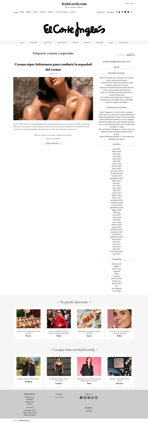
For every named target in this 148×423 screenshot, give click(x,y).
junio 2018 (117, 215)
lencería (75, 42)
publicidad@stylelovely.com (116, 61)
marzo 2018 (116, 222)
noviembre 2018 (116, 203)
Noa (100, 124)
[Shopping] (28, 375)
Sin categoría (117, 288)
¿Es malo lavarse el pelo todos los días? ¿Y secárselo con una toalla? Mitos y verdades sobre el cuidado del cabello (116, 99)
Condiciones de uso (30, 410)
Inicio (22, 42)
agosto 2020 (116, 151)
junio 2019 (117, 185)
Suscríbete (89, 411)
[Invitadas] (119, 375)
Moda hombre (116, 278)
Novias (35, 12)
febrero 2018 (117, 224)
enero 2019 (116, 198)
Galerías (50, 12)
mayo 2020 (116, 159)
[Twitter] (119, 12)
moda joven (33, 42)
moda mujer (47, 42)
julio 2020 (116, 154)
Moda (22, 12)
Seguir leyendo (52, 143)
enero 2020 (116, 168)
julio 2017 (116, 242)
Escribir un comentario (53, 138)
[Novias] (28, 328)
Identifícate (101, 12)
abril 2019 (116, 190)
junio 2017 (117, 244)
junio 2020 (117, 156)
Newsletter (110, 12)
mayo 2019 (116, 188)
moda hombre (62, 42)
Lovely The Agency (61, 12)
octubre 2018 (116, 205)
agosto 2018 (116, 210)
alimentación (123, 42)
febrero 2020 (117, 166)
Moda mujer (116, 283)
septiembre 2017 (116, 237)
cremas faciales (51, 135)
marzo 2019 (116, 193)
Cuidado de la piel (60, 135)
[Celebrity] (59, 375)
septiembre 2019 (116, 178)
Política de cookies (29, 415)
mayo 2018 (116, 217)
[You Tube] (128, 12)
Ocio (116, 286)
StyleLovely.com (74, 4)
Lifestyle (43, 12)
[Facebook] (116, 12)
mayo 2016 (116, 247)
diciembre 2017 (117, 229)
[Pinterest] (122, 12)
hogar (111, 42)
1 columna (121, 53)
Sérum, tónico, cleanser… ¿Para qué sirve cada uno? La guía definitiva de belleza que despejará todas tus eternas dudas (117, 114)
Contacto (30, 404)
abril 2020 (116, 161)
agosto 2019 (116, 181)
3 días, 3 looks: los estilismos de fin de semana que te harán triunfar (118, 131)
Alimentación (117, 264)
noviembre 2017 (116, 232)
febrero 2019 (117, 195)
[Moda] (59, 328)
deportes (87, 42)
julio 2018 (116, 212)
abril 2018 (116, 220)
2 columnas (131, 53)
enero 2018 (116, 227)
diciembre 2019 (117, 171)
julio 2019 (116, 183)
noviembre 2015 (116, 251)
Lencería (116, 276)
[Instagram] (125, 12)
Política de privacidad (29, 413)
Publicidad (29, 399)
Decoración (116, 269)
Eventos (73, 12)
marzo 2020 (116, 164)
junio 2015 (117, 254)
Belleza (28, 12)
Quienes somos (29, 397)
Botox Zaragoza (106, 112)
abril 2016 (116, 249)
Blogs (16, 12)
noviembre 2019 (116, 173)
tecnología (99, 42)
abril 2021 (116, 149)
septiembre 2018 (116, 207)
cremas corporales (41, 135)
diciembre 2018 (117, 200)
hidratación (69, 135)
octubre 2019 (116, 176)
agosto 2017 (116, 239)
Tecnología (116, 291)
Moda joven (116, 281)
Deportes (116, 271)
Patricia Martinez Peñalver (110, 119)
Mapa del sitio (29, 402)
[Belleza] (119, 328)
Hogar (116, 274)
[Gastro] (89, 328)
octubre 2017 (116, 234)
